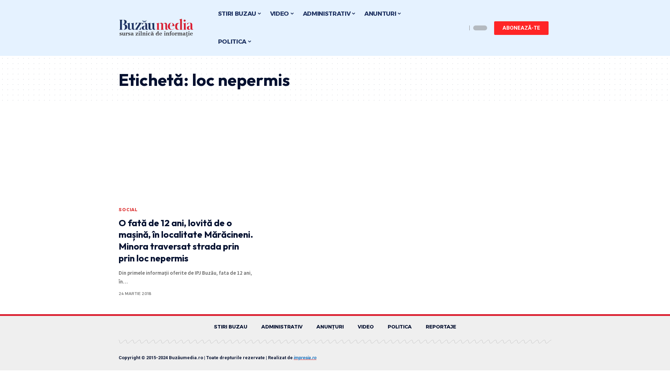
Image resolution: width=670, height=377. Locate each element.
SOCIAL (128, 209)
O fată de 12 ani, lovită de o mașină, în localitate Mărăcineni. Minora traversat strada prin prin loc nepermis (186, 240)
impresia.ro (305, 357)
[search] (460, 28)
